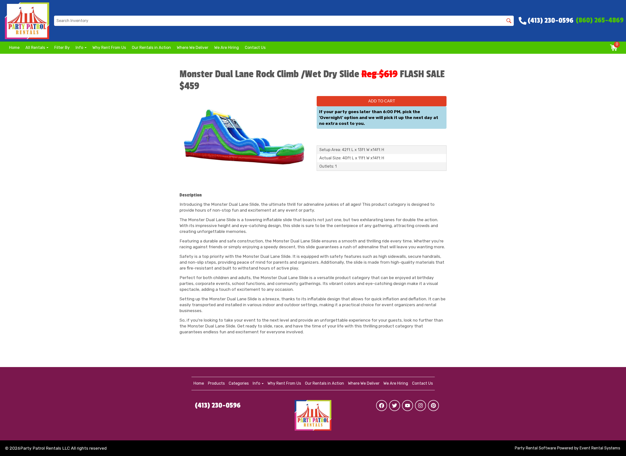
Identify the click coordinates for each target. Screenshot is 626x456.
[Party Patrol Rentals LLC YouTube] (407, 405)
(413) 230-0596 (218, 405)
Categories (239, 383)
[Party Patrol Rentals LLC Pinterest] (433, 405)
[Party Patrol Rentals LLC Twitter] (394, 405)
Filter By (62, 47)
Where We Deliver (192, 47)
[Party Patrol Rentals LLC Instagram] (420, 405)
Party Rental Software (535, 448)
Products (216, 383)
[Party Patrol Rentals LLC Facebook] (381, 405)
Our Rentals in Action (151, 47)
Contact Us (255, 47)
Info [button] (80, 47)
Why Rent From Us (109, 47)
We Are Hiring (226, 47)
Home (14, 47)
